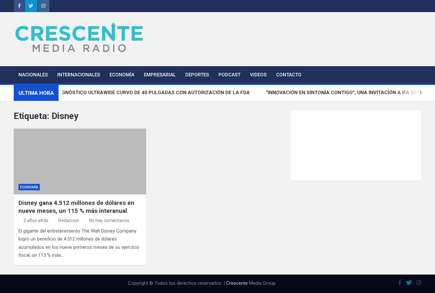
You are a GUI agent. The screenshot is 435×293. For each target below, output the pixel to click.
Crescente (237, 283)
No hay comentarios (109, 220)
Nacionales (33, 75)
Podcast (229, 75)
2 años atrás (36, 220)
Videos (258, 75)
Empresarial (160, 75)
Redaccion (68, 220)
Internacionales (78, 75)
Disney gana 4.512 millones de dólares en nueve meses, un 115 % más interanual (76, 206)
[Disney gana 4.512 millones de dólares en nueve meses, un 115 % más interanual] (80, 162)
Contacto (289, 75)
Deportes (197, 75)
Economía (122, 75)
